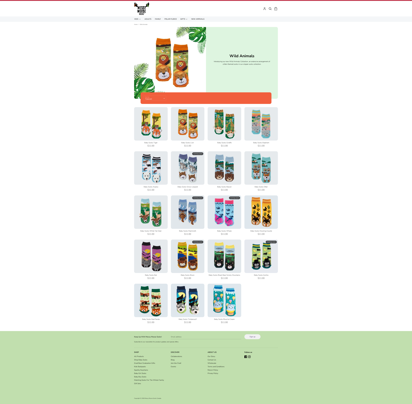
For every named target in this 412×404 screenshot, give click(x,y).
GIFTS (183, 19)
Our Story (211, 356)
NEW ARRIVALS (197, 19)
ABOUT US (212, 352)
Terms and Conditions (216, 366)
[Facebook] (245, 357)
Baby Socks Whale (224, 231)
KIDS (136, 19)
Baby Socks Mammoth (187, 231)
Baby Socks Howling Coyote (261, 231)
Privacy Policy (213, 373)
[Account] (264, 8)
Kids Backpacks (140, 366)
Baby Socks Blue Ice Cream (224, 319)
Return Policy (213, 370)
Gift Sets (137, 383)
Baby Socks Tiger (150, 143)
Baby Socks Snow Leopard (188, 187)
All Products (139, 356)
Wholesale (212, 363)
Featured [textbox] (148, 99)
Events (173, 366)
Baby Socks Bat (151, 275)
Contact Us (212, 360)
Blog (172, 360)
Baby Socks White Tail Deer (150, 231)
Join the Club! (176, 363)
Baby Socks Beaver (224, 187)
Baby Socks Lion (187, 143)
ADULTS (148, 19)
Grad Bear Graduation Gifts (144, 363)
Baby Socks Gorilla (261, 275)
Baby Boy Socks (140, 377)
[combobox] (155, 98)
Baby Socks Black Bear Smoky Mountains (224, 275)
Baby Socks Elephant (261, 143)
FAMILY (158, 19)
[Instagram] (249, 357)
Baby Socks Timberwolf (188, 319)
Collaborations (176, 356)
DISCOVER (175, 352)
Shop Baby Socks (140, 360)
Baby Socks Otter (261, 187)
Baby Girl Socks (140, 373)
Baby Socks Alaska (151, 187)
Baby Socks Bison (187, 275)
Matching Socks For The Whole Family (149, 380)
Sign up (252, 337)
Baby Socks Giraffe (224, 143)
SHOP (136, 352)
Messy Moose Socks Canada (153, 398)
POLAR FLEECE (170, 19)
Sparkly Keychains (141, 370)
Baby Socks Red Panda (151, 319)
